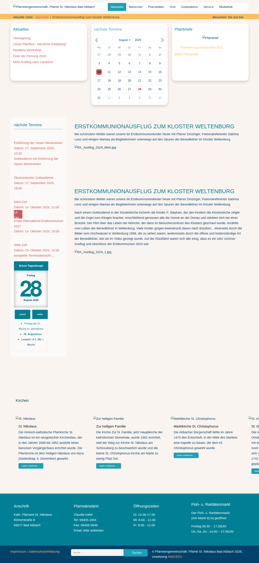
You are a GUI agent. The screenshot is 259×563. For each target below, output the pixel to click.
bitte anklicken (93, 530)
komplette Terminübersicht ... (34, 255)
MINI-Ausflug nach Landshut (33, 62)
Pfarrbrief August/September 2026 (201, 47)
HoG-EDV (175, 556)
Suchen (136, 552)
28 (30, 287)
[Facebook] (246, 17)
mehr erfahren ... (30, 465)
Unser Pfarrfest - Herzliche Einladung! (39, 44)
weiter (40, 314)
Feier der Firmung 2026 (29, 56)
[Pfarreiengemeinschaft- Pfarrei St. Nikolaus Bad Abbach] (54, 7)
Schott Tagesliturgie (31, 265)
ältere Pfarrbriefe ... (188, 54)
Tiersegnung (21, 38)
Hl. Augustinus (33, 334)
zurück (22, 314)
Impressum (18, 551)
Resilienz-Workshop (27, 50)
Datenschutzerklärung (44, 551)
